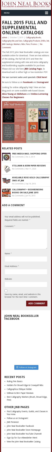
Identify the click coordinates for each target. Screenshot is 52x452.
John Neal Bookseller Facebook (20, 426)
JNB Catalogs (7, 44)
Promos (34, 44)
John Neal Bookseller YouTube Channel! (24, 434)
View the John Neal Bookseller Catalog (23, 441)
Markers (17, 44)
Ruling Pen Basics (14, 381)
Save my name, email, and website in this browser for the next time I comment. (23, 295)
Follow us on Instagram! (17, 418)
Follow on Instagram (27, 367)
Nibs (23, 44)
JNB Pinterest (13, 422)
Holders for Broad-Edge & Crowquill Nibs (25, 385)
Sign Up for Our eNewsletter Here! (22, 438)
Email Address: (12, 266)
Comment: (10, 226)
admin (4, 37)
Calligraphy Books (33, 37)
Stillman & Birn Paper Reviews (20, 393)
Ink (48, 41)
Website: (8, 279)
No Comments (18, 157)
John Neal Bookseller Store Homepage (23, 430)
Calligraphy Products (31, 41)
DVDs (43, 41)
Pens (28, 44)
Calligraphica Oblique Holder (19, 389)
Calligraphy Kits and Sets (12, 41)
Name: (8, 253)
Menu (7, 13)
